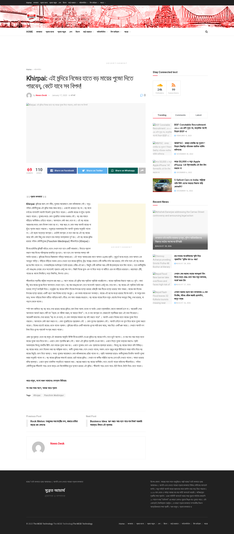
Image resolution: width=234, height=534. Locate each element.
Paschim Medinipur (54, 395)
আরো (102, 3)
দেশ (60, 3)
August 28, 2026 (164, 246)
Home (29, 3)
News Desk (41, 95)
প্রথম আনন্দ (53, 3)
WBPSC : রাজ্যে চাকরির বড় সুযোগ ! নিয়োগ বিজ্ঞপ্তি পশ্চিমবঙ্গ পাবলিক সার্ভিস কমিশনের (189, 146)
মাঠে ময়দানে (72, 3)
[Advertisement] (150, 16)
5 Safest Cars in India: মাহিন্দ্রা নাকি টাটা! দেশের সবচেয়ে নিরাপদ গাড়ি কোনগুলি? (189, 183)
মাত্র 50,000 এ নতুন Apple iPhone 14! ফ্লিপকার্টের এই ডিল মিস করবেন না (190, 165)
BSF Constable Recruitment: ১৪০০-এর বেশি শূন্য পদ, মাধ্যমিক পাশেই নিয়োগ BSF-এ (190, 128)
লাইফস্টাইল (82, 3)
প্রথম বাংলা (43, 3)
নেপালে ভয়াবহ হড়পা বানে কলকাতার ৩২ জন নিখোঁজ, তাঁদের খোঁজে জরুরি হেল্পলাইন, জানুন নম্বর (191, 295)
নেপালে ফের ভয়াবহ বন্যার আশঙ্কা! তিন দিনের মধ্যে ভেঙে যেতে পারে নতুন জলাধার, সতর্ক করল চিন (190, 277)
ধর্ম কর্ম (73, 95)
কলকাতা (35, 3)
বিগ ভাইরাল (93, 3)
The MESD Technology (43, 524)
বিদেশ (64, 3)
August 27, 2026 (183, 285)
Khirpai (37, 395)
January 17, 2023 (59, 95)
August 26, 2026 (183, 303)
